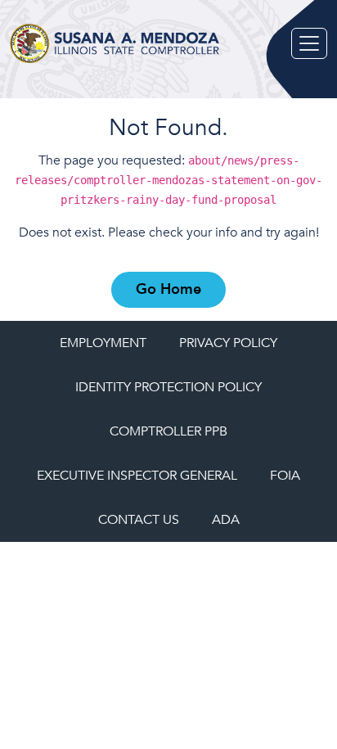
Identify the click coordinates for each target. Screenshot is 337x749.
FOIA (285, 476)
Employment (103, 343)
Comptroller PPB (168, 431)
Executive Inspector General (137, 476)
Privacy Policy (228, 343)
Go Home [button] (168, 289)
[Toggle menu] (309, 43)
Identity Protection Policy (168, 387)
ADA (226, 520)
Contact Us (138, 520)
